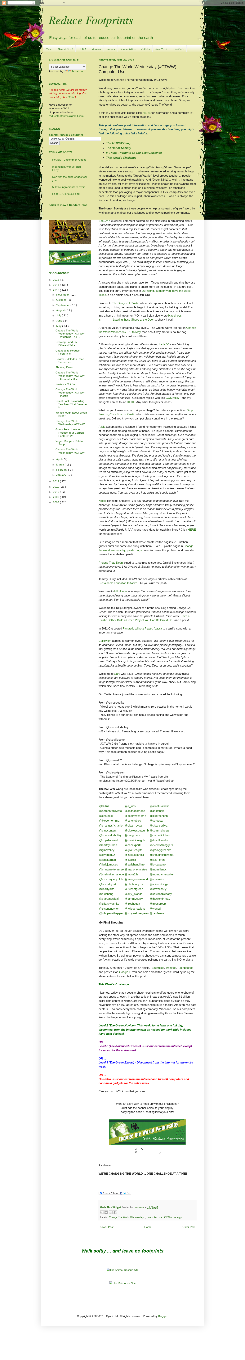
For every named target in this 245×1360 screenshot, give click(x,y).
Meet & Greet (65, 49)
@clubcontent (107, 830)
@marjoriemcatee (136, 869)
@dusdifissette (158, 840)
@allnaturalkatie (159, 806)
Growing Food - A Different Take (66, 343)
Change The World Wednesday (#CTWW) (71, 422)
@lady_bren (157, 859)
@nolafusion (157, 879)
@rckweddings (158, 884)
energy (178, 1217)
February (62, 469)
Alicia (102, 426)
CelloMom (105, 640)
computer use (155, 1217)
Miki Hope (120, 591)
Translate (77, 71)
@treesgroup (157, 903)
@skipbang (106, 893)
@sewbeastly (158, 889)
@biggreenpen (158, 815)
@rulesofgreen (134, 889)
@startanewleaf (109, 898)
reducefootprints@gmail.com (66, 115)
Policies (145, 49)
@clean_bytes (134, 825)
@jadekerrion (107, 859)
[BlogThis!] (106, 1212)
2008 (56, 502)
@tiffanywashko (109, 903)
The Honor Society (118, 147)
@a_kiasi (130, 806)
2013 (56, 290)
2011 (56, 486)
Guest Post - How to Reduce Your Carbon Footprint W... (70, 432)
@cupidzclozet (108, 840)
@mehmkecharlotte (111, 874)
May (59, 325)
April (59, 459)
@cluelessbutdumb (137, 830)
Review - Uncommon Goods (69, 159)
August (60, 310)
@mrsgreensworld (136, 879)
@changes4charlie (110, 825)
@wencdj (155, 908)
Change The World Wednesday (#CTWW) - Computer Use (71, 376)
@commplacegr (159, 830)
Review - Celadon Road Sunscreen (70, 360)
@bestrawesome (135, 815)
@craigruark (132, 835)
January (61, 474)
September (63, 305)
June (59, 320)
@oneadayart (107, 884)
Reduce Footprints (91, 19)
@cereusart (156, 820)
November (63, 294)
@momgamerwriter (161, 874)
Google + (125, 972)
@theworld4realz (160, 898)
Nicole (102, 500)
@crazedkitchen (159, 835)
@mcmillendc (158, 869)
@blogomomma (109, 820)
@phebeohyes (134, 884)
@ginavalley (106, 850)
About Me (178, 49)
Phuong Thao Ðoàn (111, 562)
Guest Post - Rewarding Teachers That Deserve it (71, 404)
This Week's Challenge (121, 157)
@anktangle (156, 810)
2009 (56, 497)
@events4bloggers (161, 845)
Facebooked (185, 967)
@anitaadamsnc (135, 810)
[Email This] (102, 1212)
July (59, 315)
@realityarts (106, 889)
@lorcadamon (158, 864)
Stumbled (158, 967)
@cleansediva (158, 825)
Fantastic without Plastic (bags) (142, 628)
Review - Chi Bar (66, 384)
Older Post (188, 1226)
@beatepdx (106, 815)
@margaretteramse (111, 869)
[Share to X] (111, 1212)
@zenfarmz (156, 913)
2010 (56, 491)
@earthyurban (108, 845)
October (61, 299)
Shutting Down (64, 367)
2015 (56, 279)
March (60, 464)
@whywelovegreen (137, 913)
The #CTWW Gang (118, 143)
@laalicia (130, 859)
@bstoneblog (133, 820)
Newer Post (107, 1226)
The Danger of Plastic (125, 303)
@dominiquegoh (135, 840)
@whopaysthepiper (111, 913)
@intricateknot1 (134, 854)
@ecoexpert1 (133, 845)
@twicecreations (135, 908)
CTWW (82, 49)
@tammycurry (134, 898)
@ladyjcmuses (108, 864)
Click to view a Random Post (68, 204)
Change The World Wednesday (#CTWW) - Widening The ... (71, 334)
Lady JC (164, 344)
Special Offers (128, 49)
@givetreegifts (134, 850)
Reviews (96, 49)
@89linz (104, 806)
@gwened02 (107, 854)
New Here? (161, 49)
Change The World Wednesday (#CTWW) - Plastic (71, 392)
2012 (56, 481)
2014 (56, 284)
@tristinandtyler (109, 908)
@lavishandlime (135, 864)
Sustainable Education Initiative (118, 583)
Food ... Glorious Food (66, 193)
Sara (117, 673)
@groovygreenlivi (160, 850)
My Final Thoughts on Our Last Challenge (134, 152)
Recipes (111, 49)
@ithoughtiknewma (161, 854)
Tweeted (171, 967)
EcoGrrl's (104, 220)
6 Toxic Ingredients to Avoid (68, 186)
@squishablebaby (160, 893)
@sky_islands (133, 893)
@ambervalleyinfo (110, 810)
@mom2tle (131, 874)
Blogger (162, 1316)
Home (49, 49)
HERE (147, 112)
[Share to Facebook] (115, 1212)
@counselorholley (110, 835)
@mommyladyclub (111, 879)
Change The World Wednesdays (127, 1217)
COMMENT (173, 397)
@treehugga (132, 903)
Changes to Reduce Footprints (68, 352)
